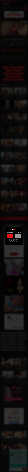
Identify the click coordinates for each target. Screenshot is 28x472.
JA (10, 236)
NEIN (17, 236)
